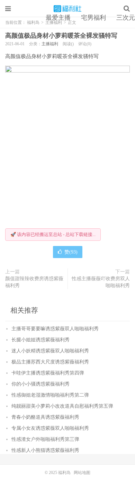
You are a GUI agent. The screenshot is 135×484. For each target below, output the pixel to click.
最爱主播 (58, 17)
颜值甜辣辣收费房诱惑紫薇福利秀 (34, 282)
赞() (71, 252)
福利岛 (67, 8)
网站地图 (82, 472)
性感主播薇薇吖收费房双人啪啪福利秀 (101, 282)
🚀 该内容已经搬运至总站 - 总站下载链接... (53, 234)
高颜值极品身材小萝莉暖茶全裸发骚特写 (61, 35)
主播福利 (50, 43)
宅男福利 (93, 17)
